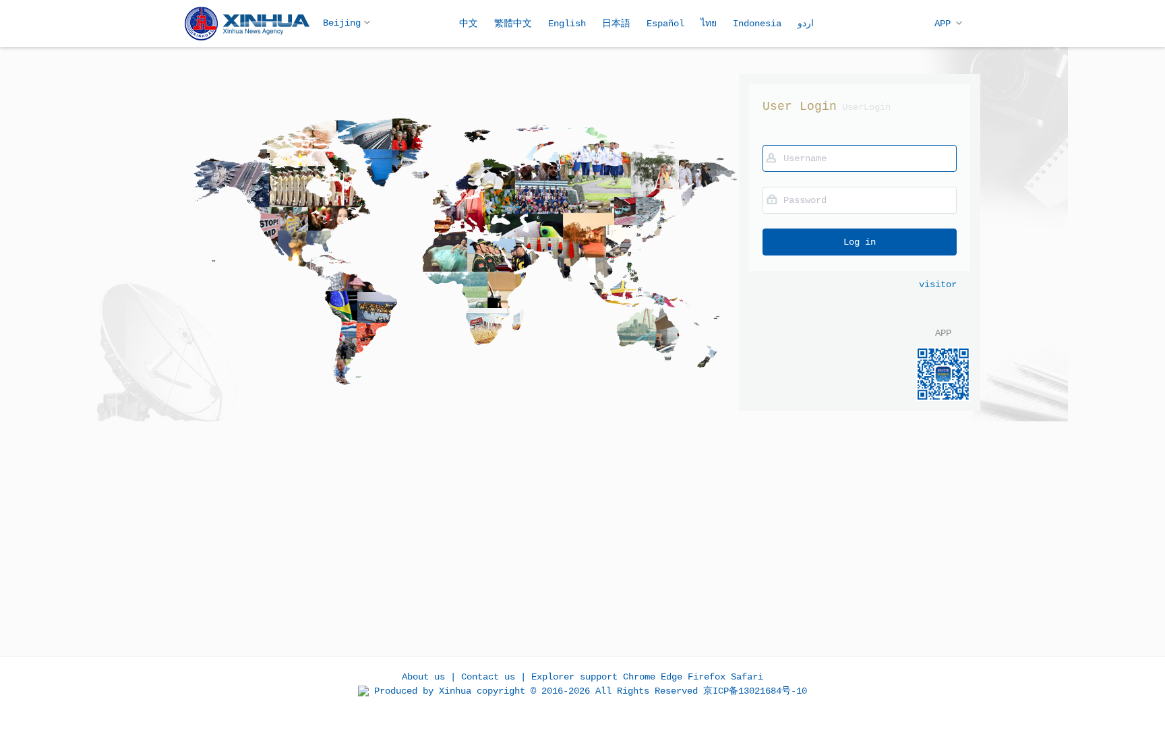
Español (665, 23)
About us (423, 676)
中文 (468, 23)
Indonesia (757, 23)
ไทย (708, 23)
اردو (806, 23)
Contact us (488, 676)
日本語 (616, 23)
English (567, 23)
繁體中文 (513, 23)
